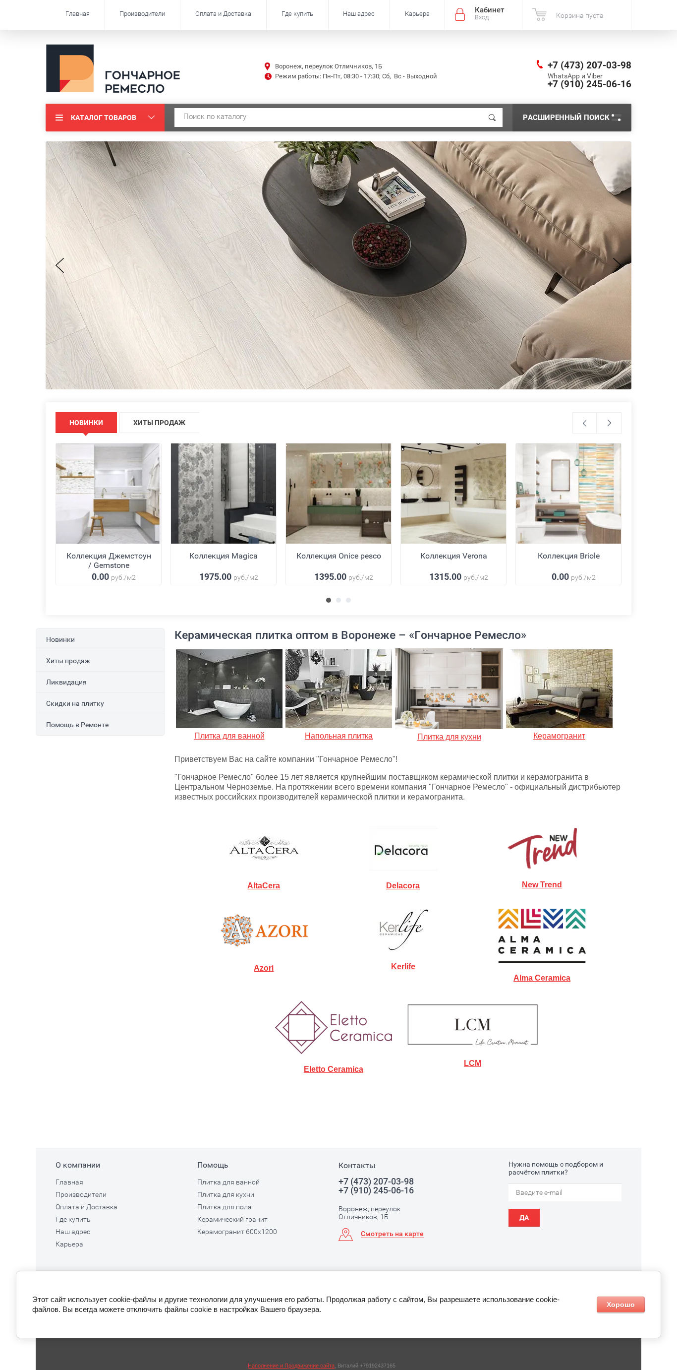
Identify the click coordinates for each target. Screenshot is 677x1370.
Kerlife (403, 966)
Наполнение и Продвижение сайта (291, 1366)
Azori (264, 968)
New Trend (542, 884)
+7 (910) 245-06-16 (589, 84)
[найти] (492, 117)
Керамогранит (559, 736)
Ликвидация (66, 682)
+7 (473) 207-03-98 (589, 65)
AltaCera (263, 885)
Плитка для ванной (229, 736)
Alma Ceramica (541, 978)
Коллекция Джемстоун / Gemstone (108, 560)
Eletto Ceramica (333, 1069)
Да (524, 1218)
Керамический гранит (232, 1219)
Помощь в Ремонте (77, 725)
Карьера (417, 13)
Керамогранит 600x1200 (237, 1232)
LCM (472, 1063)
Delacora (403, 885)
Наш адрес (359, 13)
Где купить (297, 13)
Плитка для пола (224, 1207)
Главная (77, 13)
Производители (142, 13)
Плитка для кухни (449, 737)
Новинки (60, 639)
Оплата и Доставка (223, 13)
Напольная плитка (339, 736)
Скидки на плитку (75, 703)
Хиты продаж (68, 661)
